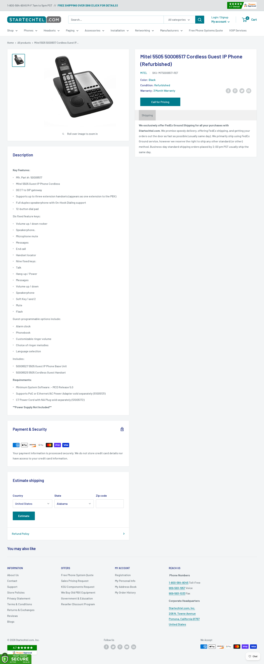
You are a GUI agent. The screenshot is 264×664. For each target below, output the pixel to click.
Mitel (143, 72)
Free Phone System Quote (77, 575)
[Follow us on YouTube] (126, 646)
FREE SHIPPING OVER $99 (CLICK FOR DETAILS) (88, 5)
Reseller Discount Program (78, 604)
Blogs (10, 621)
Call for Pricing (160, 102)
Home (10, 42)
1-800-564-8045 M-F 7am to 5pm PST (29, 5)
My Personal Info (125, 580)
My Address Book (125, 586)
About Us (13, 575)
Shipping (147, 115)
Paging (70, 30)
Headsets (50, 30)
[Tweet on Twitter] (241, 90)
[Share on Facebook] (228, 90)
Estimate (23, 516)
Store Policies (16, 592)
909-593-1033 (177, 593)
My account (219, 21)
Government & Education (77, 598)
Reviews (12, 615)
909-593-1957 (177, 588)
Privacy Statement (18, 598)
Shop (10, 30)
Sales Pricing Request (75, 580)
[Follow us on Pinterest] (119, 646)
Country (18, 495)
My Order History (125, 592)
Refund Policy (20, 533)
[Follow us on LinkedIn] (133, 646)
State (57, 495)
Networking (142, 30)
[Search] (199, 20)
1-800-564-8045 (178, 582)
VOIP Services (238, 30)
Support (12, 586)
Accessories (92, 30)
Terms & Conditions (19, 604)
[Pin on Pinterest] (235, 90)
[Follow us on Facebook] (106, 646)
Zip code (101, 495)
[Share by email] (248, 90)
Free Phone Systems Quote (206, 30)
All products (24, 42)
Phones (28, 30)
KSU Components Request (77, 586)
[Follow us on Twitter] (113, 646)
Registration (123, 575)
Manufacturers (169, 30)
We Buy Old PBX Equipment (78, 592)
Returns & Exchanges (20, 610)
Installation (118, 30)
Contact (12, 580)
